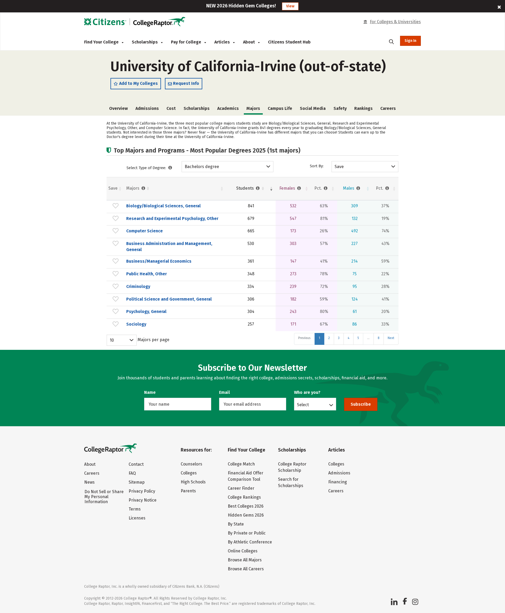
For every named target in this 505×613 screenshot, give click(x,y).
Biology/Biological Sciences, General (163, 205)
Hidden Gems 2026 (246, 515)
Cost (171, 108)
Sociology (136, 324)
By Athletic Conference (250, 542)
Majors (133, 188)
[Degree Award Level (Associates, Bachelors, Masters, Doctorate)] (170, 167)
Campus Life (280, 108)
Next (391, 338)
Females (287, 188)
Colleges (189, 472)
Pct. (318, 188)
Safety (340, 108)
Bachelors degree (202, 166)
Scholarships (145, 42)
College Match (241, 464)
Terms (135, 509)
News (89, 482)
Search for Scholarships (290, 482)
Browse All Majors (245, 559)
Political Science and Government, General (169, 299)
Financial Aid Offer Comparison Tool (245, 476)
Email (224, 392)
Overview (118, 108)
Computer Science (144, 230)
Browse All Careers (246, 568)
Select (303, 404)
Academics (228, 108)
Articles (222, 42)
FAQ (132, 473)
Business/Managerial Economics (158, 261)
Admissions (147, 108)
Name (150, 392)
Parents (188, 490)
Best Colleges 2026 (246, 506)
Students (245, 188)
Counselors (191, 464)
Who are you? (307, 392)
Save (339, 166)
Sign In (410, 40)
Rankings (363, 108)
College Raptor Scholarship (292, 467)
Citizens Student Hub (289, 42)
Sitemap (137, 482)
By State (236, 524)
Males (349, 188)
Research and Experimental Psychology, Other (172, 218)
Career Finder (241, 488)
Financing (337, 481)
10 (112, 340)
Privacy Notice (142, 500)
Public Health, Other (146, 273)
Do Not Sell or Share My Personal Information (104, 496)
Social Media (313, 108)
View (290, 6)
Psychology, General (146, 311)
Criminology (138, 286)
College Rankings (244, 497)
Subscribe (361, 404)
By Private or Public (247, 533)
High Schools (193, 481)
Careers (388, 108)
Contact (136, 464)
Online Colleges (242, 550)
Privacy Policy (142, 491)
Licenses (137, 518)
